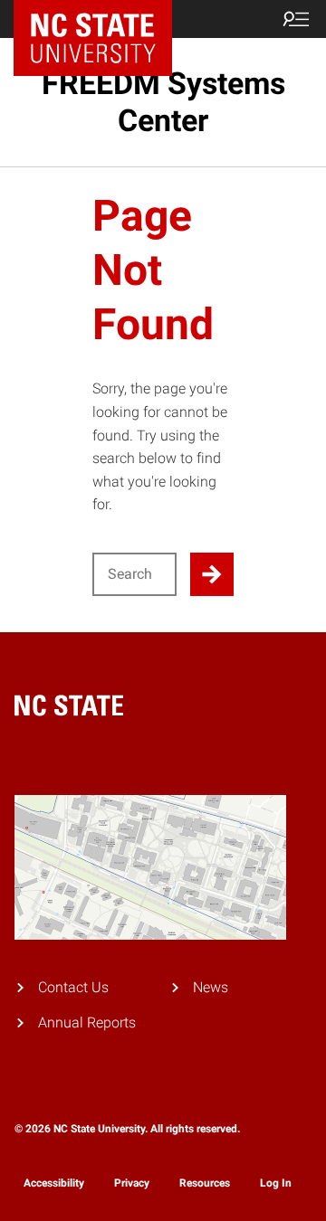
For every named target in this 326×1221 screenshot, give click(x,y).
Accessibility (54, 1183)
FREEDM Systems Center (163, 101)
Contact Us (73, 987)
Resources (204, 1183)
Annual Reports (87, 1022)
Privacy (131, 1183)
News (210, 987)
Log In (276, 1183)
